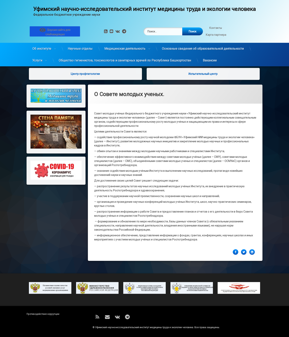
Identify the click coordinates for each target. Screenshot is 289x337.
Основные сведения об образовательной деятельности (203, 48)
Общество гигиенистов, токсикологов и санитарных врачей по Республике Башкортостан (125, 60)
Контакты (216, 27)
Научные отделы (80, 48)
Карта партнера (216, 34)
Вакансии (210, 60)
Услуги (37, 60)
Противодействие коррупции (43, 314)
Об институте (41, 48)
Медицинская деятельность (124, 48)
